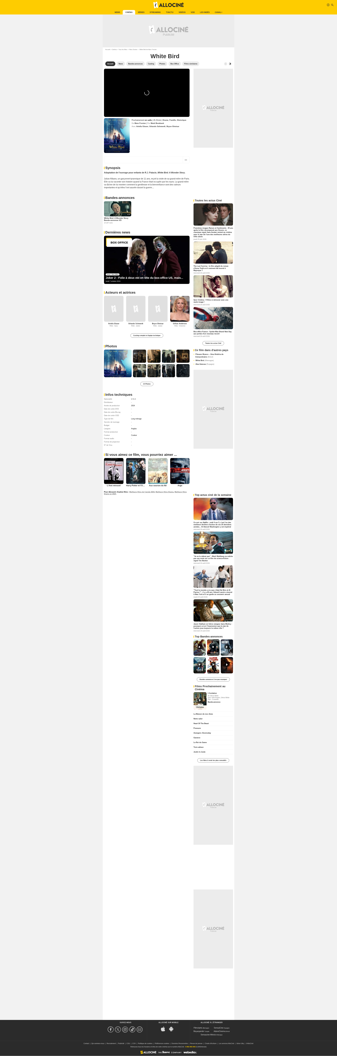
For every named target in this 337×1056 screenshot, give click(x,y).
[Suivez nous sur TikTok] (132, 1029)
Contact (86, 1043)
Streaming (155, 12)
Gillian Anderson (180, 324)
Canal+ (218, 12)
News (117, 12)
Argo (180, 485)
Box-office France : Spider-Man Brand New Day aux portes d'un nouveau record (213, 333)
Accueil (107, 49)
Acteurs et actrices (120, 292)
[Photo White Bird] (118, 363)
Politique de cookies (145, 1043)
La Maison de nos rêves (203, 714)
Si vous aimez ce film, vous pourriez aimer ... (141, 455)
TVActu (169, 12)
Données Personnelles (180, 1043)
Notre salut (198, 719)
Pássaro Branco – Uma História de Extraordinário (209, 355)
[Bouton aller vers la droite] (230, 63)
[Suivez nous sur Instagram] (125, 1029)
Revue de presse (196, 1043)
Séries (141, 12)
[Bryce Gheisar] (158, 309)
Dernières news (117, 232)
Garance (197, 738)
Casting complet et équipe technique (146, 335)
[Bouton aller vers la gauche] (225, 63)
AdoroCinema (220, 1031)
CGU (128, 1043)
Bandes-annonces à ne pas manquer (213, 679)
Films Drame (133, 49)
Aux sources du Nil (158, 485)
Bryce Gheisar (173, 126)
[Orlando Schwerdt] (136, 309)
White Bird (204, 360)
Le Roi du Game (200, 742)
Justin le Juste (199, 752)
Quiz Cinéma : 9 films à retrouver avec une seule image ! (211, 301)
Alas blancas (204, 364)
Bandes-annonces (120, 198)
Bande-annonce (214, 702)
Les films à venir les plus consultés (213, 760)
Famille (172, 120)
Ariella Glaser (142, 126)
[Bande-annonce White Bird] (117, 135)
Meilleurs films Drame (165, 492)
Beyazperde (199, 1031)
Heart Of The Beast (201, 723)
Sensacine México (209, 1034)
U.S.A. (133, 399)
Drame (165, 120)
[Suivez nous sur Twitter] (118, 1029)
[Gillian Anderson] (180, 309)
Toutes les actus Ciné (213, 343)
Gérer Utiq (240, 1043)
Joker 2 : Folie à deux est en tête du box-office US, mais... (144, 277)
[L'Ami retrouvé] (113, 471)
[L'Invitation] (200, 701)
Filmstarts (198, 1028)
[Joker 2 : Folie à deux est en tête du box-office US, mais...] (147, 260)
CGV (134, 1043)
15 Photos (147, 384)
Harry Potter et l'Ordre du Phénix (141, 485)
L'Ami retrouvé (114, 485)
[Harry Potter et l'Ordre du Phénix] (136, 471)
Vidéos (182, 12)
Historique (181, 120)
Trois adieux (199, 747)
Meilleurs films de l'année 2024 (142, 492)
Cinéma (129, 12)
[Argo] (180, 471)
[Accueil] (168, 5)
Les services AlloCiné (226, 1043)
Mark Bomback (157, 123)
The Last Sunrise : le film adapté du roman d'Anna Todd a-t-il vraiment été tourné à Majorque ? (211, 268)
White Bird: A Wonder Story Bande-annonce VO (116, 219)
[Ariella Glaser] (113, 309)
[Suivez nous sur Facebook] (111, 1029)
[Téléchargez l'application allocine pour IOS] (164, 1029)
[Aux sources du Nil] (158, 471)
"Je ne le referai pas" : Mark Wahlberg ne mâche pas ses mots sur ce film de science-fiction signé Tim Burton (213, 558)
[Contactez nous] (140, 1029)
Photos (111, 346)
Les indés (205, 12)
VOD (193, 12)
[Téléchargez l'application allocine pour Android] (172, 1029)
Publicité (121, 1043)
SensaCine (218, 1028)
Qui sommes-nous (97, 1043)
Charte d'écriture (211, 1043)
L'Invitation (212, 693)
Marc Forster (140, 123)
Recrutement (111, 1043)
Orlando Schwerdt (157, 126)
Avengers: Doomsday (202, 733)
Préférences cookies (162, 1043)
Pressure (197, 728)
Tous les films (122, 49)
